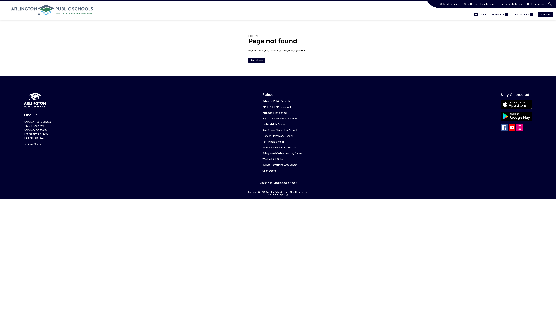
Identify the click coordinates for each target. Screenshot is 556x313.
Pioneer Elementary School (277, 135)
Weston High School (273, 159)
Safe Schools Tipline (510, 4)
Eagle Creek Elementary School (279, 118)
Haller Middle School (273, 124)
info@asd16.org (32, 144)
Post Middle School (273, 141)
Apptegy (284, 194)
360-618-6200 (40, 133)
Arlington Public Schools (276, 101)
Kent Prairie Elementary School (279, 130)
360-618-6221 (37, 137)
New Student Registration (479, 4)
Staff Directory (536, 4)
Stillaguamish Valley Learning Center (282, 153)
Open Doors (269, 170)
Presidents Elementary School (279, 147)
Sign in (545, 14)
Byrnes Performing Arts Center (279, 164)
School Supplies (449, 4)
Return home (257, 60)
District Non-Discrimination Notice (278, 182)
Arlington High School (274, 112)
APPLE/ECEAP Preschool (276, 106)
